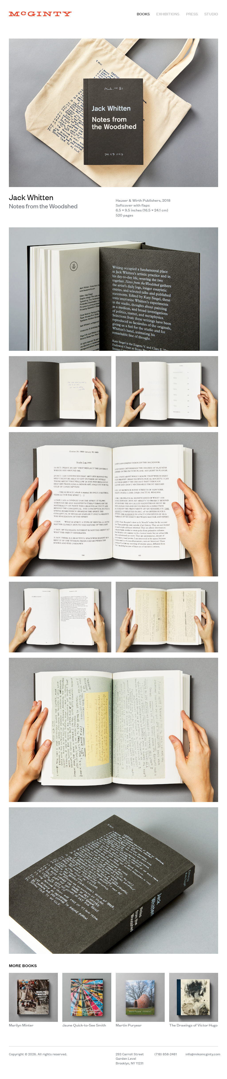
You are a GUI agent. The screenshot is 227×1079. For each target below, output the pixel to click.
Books (143, 13)
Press (192, 13)
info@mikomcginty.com (203, 1054)
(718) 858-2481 (166, 1054)
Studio (211, 13)
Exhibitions (167, 13)
